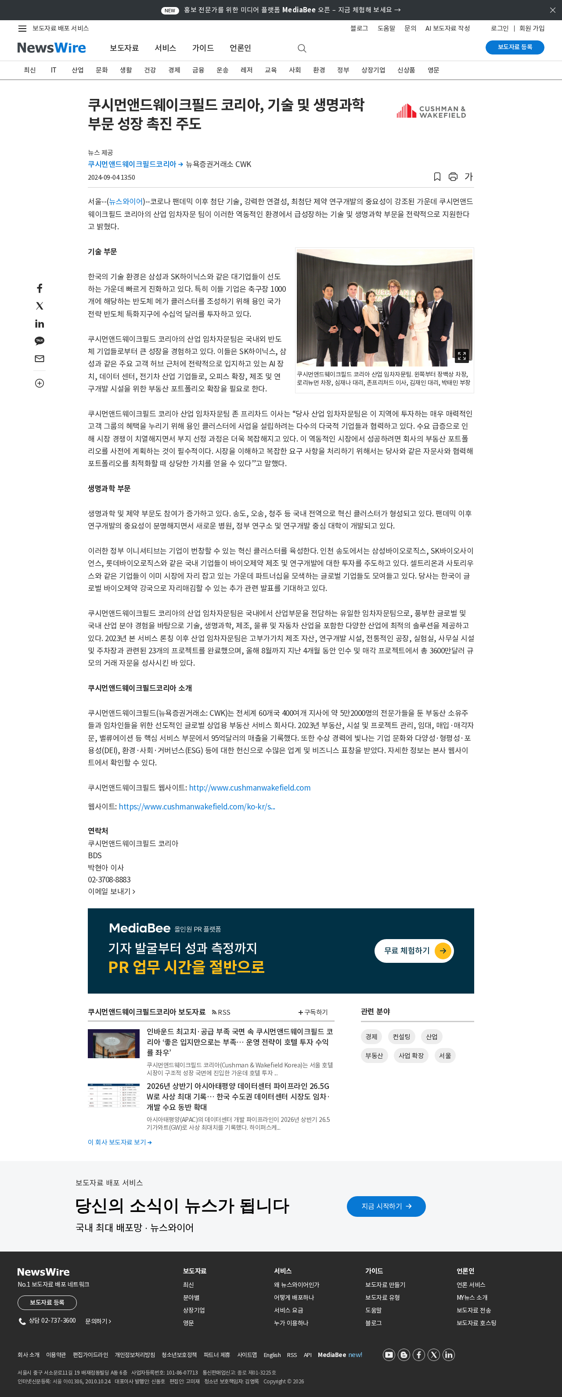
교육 (271, 70)
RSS (224, 1012)
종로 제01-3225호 (256, 1372)
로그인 (500, 28)
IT (54, 70)
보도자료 (124, 48)
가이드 (203, 48)
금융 (198, 70)
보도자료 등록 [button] (47, 1302)
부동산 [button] (374, 1056)
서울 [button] (445, 1056)
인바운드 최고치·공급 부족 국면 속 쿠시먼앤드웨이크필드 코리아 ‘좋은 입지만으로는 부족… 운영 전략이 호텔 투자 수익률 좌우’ (240, 1042)
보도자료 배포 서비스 (60, 28)
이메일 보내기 (111, 891)
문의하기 (98, 1321)
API (308, 1355)
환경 (319, 70)
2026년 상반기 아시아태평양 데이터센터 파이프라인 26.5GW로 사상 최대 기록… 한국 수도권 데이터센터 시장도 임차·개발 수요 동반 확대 (239, 1096)
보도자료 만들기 (385, 1285)
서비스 (166, 48)
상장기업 (373, 70)
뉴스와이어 (126, 202)
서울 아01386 (68, 1381)
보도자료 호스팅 (477, 1323)
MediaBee (332, 1355)
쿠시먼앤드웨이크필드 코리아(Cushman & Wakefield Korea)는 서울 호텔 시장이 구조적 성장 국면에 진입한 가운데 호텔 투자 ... (240, 1069)
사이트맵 (247, 1355)
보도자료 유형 (382, 1298)
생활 (126, 70)
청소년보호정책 (179, 1355)
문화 (102, 70)
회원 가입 (532, 28)
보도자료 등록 (515, 47)
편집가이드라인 (90, 1355)
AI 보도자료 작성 (447, 28)
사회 (295, 70)
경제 (174, 70)
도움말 (387, 28)
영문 (434, 70)
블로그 (359, 28)
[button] (437, 177)
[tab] (225, 1271)
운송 (222, 70)
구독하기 (316, 1012)
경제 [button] (371, 1037)
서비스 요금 (288, 1310)
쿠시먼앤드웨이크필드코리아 (135, 164)
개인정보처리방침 (135, 1355)
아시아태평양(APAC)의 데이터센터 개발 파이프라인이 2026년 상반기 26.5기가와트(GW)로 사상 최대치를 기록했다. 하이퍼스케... (238, 1124)
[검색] (302, 49)
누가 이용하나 (291, 1323)
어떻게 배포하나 (294, 1298)
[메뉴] (24, 28)
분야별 (191, 1298)
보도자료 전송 (474, 1310)
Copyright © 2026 (283, 1381)
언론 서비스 (471, 1285)
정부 (343, 70)
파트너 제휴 (217, 1355)
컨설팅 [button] (402, 1037)
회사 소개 (29, 1355)
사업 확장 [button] (411, 1056)
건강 (150, 70)
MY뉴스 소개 (472, 1298)
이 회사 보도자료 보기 (119, 1142)
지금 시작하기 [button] (382, 1206)
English (272, 1355)
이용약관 (56, 1355)
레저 (246, 70)
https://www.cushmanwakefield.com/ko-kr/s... (197, 807)
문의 (410, 28)
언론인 (241, 48)
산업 (77, 70)
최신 (30, 70)
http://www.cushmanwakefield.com (250, 788)
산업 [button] (432, 1037)
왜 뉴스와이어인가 (297, 1285)
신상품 (406, 70)
